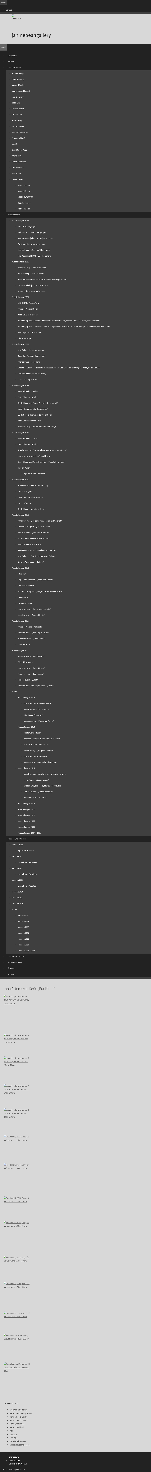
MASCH (15, 144)
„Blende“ (22, 573)
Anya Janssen (24, 185)
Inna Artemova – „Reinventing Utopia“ (34, 609)
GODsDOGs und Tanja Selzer (36, 744)
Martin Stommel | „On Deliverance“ (33, 409)
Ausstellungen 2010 (26, 815)
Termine (13, 1434)
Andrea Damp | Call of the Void (31, 273)
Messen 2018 (17, 891)
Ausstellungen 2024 (20, 297)
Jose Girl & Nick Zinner (27, 314)
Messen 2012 (23, 933)
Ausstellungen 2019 (20, 515)
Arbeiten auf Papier (18, 1409)
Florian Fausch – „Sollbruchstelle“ (38, 791)
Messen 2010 (23, 944)
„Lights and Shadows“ (33, 715)
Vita (11, 1430)
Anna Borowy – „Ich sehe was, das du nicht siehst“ (40, 520)
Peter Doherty (18, 79)
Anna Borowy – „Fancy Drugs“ (37, 709)
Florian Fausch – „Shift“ (28, 679)
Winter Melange (24, 338)
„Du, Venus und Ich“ (26, 585)
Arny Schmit (17, 155)
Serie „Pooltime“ (17, 1423)
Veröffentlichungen (18, 1441)
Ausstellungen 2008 (26, 827)
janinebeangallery (31, 35)
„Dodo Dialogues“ (25, 491)
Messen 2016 (17, 903)
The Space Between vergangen (31, 244)
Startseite (12, 55)
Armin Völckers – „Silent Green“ (31, 638)
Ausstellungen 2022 (20, 385)
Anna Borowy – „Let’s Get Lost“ (31, 656)
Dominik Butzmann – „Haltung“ (31, 562)
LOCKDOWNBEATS (25, 197)
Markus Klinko (24, 191)
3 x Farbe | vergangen (27, 226)
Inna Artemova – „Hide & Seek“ (31, 668)
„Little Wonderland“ (32, 732)
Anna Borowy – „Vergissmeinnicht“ (39, 750)
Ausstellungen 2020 (20, 479)
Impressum (14, 1457)
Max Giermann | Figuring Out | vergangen (35, 238)
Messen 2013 (23, 927)
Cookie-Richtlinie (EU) (18, 1463)
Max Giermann (18, 97)
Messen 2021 (17, 868)
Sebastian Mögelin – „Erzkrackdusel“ (34, 526)
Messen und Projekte (17, 838)
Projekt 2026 (17, 844)
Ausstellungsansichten (19, 1444)
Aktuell (11, 61)
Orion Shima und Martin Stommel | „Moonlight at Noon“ (41, 462)
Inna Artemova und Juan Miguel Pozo (34, 456)
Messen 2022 (17, 856)
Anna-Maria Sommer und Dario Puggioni (41, 762)
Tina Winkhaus (18, 167)
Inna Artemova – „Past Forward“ (38, 703)
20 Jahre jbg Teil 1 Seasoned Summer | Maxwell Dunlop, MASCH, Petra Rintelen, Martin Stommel (59, 320)
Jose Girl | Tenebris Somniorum (31, 356)
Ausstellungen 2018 (20, 568)
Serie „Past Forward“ (19, 1420)
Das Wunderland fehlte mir (29, 420)
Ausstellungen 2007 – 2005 (29, 833)
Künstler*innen (14, 67)
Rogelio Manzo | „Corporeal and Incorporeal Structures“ (42, 450)
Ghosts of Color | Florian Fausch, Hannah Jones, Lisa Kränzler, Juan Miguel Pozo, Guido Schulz (59, 367)
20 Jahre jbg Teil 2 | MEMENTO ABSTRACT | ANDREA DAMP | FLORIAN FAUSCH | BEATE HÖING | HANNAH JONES (64, 326)
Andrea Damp (18, 73)
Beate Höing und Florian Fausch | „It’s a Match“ (38, 403)
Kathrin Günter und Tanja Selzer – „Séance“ (36, 685)
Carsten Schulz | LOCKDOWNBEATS (33, 285)
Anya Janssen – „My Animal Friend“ (39, 721)
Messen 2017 (17, 897)
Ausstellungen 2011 (26, 809)
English (9, 9)
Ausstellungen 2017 (20, 621)
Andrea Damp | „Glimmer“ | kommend (34, 250)
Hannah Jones (18, 126)
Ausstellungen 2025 (20, 261)
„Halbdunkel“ (23, 597)
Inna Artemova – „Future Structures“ (34, 532)
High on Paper (24, 467)
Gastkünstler (17, 179)
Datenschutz (14, 1460)
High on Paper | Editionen (34, 473)
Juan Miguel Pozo (19, 150)
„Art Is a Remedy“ (25, 503)
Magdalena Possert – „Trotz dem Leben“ (35, 579)
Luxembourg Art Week (27, 862)
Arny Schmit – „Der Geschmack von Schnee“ (37, 556)
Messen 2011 (23, 939)
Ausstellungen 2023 (20, 344)
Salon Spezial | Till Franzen (29, 332)
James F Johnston (20, 132)
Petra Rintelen (24, 208)
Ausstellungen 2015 (26, 697)
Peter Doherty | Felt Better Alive (32, 267)
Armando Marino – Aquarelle (30, 626)
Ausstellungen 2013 (26, 768)
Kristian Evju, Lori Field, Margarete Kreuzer (42, 785)
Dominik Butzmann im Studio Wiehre (33, 538)
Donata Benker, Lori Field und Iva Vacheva (42, 738)
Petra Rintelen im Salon (28, 397)
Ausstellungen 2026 (20, 220)
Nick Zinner (17, 173)
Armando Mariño (19, 138)
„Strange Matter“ (25, 603)
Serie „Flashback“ (17, 1427)
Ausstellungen (14, 214)
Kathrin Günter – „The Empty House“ (33, 632)
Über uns (11, 968)
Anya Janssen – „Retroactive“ (31, 674)
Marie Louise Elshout (21, 91)
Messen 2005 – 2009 (26, 950)
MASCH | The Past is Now (28, 303)
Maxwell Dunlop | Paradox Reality (32, 373)
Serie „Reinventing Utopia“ (21, 1413)
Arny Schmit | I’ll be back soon (31, 350)
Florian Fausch (18, 108)
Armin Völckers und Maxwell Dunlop (33, 485)
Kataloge (14, 1437)
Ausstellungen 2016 (20, 650)
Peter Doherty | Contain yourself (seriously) (37, 426)
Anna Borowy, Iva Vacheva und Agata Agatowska (45, 774)
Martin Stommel (19, 161)
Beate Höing (17, 120)
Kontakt (11, 974)
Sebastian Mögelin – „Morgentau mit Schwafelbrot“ (40, 591)
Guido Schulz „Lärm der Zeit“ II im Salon (35, 414)
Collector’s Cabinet (16, 956)
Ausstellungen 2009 (26, 821)
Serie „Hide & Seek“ (18, 1416)
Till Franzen (17, 114)
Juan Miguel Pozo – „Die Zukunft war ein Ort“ (37, 550)
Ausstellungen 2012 (26, 803)
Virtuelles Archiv (15, 962)
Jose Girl (16, 102)
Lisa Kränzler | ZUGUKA (27, 379)
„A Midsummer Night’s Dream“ (31, 497)
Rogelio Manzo (24, 203)
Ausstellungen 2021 (20, 432)
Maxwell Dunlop (18, 85)
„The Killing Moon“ (25, 662)
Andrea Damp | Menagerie (29, 361)
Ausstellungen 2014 (26, 727)
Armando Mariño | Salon (28, 309)
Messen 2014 (23, 921)
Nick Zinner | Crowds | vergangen (32, 232)
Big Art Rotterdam (26, 850)
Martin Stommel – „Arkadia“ (30, 544)
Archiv (14, 691)
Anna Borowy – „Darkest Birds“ (31, 615)
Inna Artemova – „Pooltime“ (36, 756)
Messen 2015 (23, 915)
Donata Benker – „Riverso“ (35, 797)
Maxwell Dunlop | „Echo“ (28, 391)
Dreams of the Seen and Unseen (32, 291)
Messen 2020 (17, 880)
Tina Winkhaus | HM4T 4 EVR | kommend (34, 256)
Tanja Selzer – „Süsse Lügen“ (36, 780)
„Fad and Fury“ (24, 644)
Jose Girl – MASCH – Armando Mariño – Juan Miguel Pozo (42, 279)
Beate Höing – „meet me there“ (31, 509)
